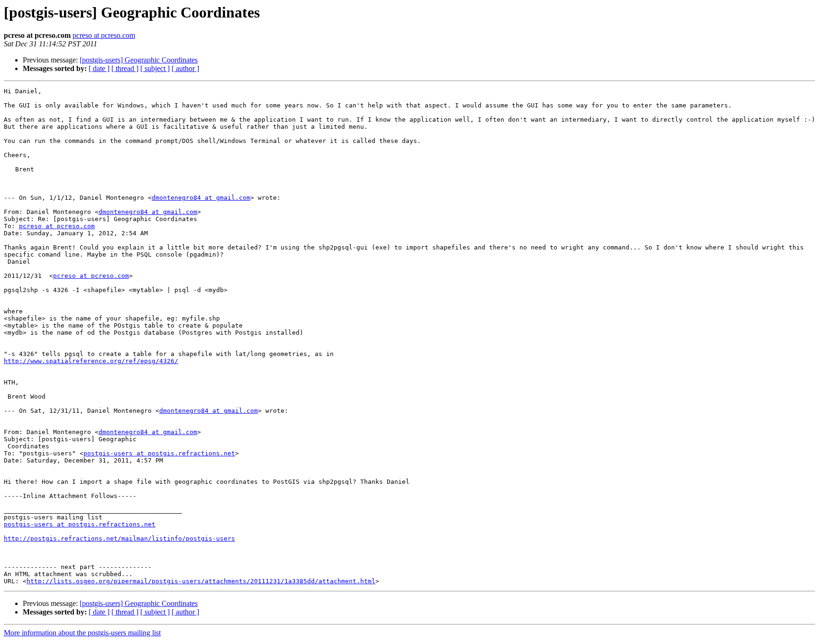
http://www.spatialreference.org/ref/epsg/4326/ (91, 361)
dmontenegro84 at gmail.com (201, 197)
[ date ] (99, 68)
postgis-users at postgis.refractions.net (159, 453)
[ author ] (185, 68)
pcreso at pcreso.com (104, 35)
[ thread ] (124, 68)
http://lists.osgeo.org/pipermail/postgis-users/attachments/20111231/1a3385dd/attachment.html (201, 581)
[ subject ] (155, 68)
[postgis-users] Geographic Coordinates (139, 60)
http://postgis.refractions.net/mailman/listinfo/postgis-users (119, 538)
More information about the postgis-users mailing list (82, 633)
